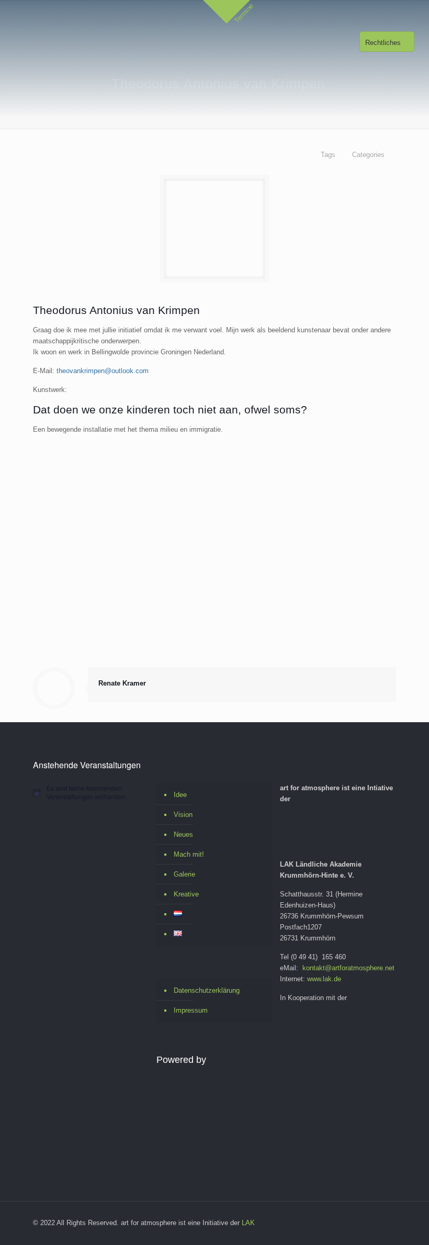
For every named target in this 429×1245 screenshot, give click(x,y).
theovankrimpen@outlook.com (103, 371)
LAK (248, 1223)
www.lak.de (324, 979)
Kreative (186, 894)
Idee (180, 795)
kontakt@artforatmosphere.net (348, 968)
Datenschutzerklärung (207, 990)
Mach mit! (189, 854)
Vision (183, 814)
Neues (183, 834)
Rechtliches (383, 43)
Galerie (184, 874)
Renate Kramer (122, 683)
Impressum (191, 1010)
